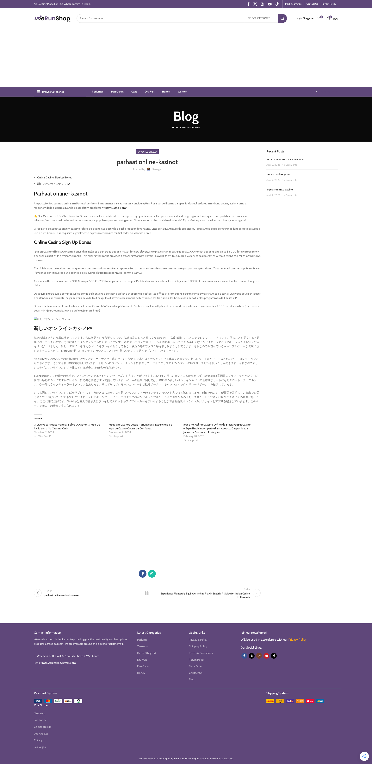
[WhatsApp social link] (152, 574)
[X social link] (255, 4)
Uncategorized (191, 127)
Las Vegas (40, 747)
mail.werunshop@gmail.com (59, 662)
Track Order (195, 666)
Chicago (39, 740)
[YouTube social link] (270, 4)
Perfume (142, 639)
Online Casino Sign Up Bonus (54, 177)
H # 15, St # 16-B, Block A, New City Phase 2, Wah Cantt (67, 656)
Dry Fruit (142, 659)
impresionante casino (279, 189)
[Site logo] (52, 18)
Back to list (147, 593)
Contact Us (195, 673)
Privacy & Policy (198, 639)
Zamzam (142, 646)
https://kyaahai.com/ (114, 207)
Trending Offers (328, 91)
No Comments (289, 164)
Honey (141, 673)
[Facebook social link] (248, 4)
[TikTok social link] (277, 4)
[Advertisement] (186, 57)
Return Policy (196, 659)
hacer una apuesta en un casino (285, 159)
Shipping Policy (198, 646)
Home (175, 127)
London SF (40, 720)
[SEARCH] (282, 18)
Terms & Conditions (201, 653)
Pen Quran (143, 666)
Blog (191, 679)
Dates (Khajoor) (146, 653)
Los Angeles (41, 733)
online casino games (279, 174)
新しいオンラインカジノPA (53, 183)
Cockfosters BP (43, 727)
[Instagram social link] (262, 4)
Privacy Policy (297, 639)
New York (39, 713)
